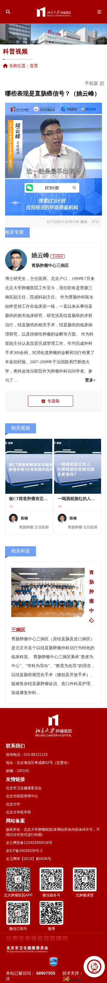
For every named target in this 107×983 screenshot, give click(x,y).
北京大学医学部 (18, 812)
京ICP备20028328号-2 (24, 851)
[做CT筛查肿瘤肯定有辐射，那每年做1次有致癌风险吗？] (28, 466)
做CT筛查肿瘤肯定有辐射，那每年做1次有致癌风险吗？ (29, 498)
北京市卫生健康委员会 (24, 788)
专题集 (53, 401)
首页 (34, 65)
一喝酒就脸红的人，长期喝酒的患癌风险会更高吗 (77, 498)
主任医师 (57, 256)
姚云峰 (40, 255)
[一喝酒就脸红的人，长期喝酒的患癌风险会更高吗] (77, 466)
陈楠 (24, 518)
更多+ (90, 380)
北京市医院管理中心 (22, 796)
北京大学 (13, 804)
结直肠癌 (71, 315)
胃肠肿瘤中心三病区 (50, 265)
